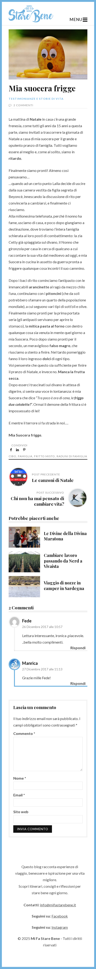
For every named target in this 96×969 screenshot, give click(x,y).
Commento (24, 733)
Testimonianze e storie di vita (36, 98)
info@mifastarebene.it (58, 905)
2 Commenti (23, 105)
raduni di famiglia (72, 456)
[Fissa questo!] (24, 450)
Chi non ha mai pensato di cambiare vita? (37, 501)
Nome (19, 778)
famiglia (25, 456)
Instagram (59, 927)
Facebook (59, 916)
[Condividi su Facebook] (11, 450)
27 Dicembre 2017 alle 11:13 (42, 669)
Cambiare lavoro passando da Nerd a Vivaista (24, 561)
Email (19, 795)
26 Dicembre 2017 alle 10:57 (42, 627)
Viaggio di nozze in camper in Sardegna (24, 586)
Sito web (20, 811)
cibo (12, 456)
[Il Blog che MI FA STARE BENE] (31, 21)
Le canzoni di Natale (53, 480)
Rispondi (78, 647)
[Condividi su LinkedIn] (18, 450)
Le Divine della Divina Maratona (24, 537)
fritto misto (44, 456)
